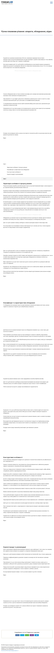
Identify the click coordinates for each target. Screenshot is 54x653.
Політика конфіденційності (12, 650)
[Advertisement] (27, 17)
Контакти (3, 650)
